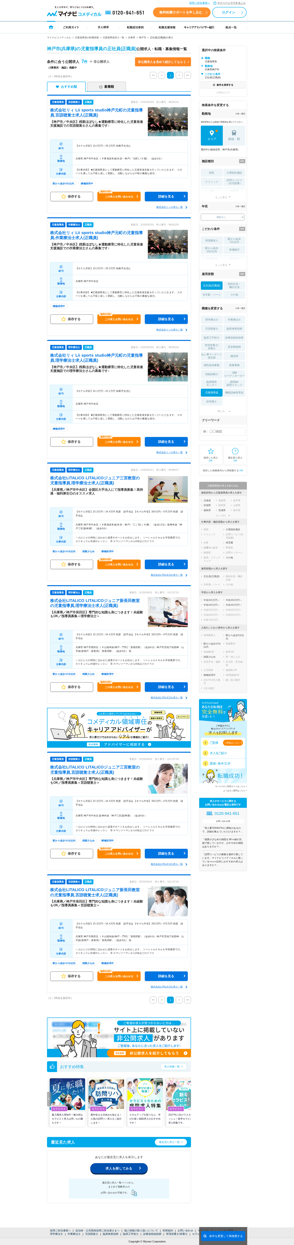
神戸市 (142, 37)
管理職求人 (211, 240)
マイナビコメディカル (59, 37)
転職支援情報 (167, 27)
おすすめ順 (69, 86)
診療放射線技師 (152, 1233)
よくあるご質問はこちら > (235, 790)
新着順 (109, 86)
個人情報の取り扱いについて (141, 1230)
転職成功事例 (135, 27)
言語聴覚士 (91, 1233)
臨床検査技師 (110, 1233)
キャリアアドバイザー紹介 (199, 27)
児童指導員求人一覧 (113, 37)
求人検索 (103, 27)
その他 (234, 294)
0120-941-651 (125, 13)
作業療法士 (74, 1233)
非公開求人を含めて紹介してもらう (162, 62)
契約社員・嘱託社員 (234, 285)
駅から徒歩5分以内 (234, 240)
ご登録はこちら (232, 743)
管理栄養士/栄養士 (177, 1233)
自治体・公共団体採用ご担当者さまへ (97, 1230)
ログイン (228, 12)
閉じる (221, 411)
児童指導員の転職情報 (87, 37)
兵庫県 (131, 37)
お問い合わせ (185, 1230)
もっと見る (221, 197)
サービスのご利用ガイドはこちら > (231, 786)
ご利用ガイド (71, 27)
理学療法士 (56, 1233)
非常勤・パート (212, 294)
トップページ (51, 27)
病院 (211, 172)
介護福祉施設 (234, 172)
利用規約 (168, 1230)
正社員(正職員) (211, 285)
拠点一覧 (231, 27)
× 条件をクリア (223, 92)
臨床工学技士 (131, 1233)
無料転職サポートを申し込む (180, 12)
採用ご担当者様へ (199, 2)
